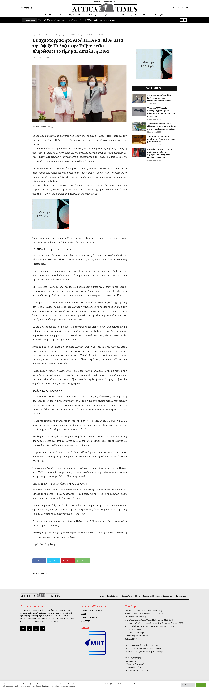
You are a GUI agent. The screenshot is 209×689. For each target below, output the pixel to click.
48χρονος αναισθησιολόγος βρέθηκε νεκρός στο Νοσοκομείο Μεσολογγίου (159, 98)
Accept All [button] (201, 685)
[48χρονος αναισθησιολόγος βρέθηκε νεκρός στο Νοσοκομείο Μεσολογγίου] (139, 98)
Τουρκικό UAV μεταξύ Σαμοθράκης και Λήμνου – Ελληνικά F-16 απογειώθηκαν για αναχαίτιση (161, 111)
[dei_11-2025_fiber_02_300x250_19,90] (79, 214)
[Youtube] (187, 8)
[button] (26, 7)
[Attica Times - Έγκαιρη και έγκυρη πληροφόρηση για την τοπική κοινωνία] (105, 7)
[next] (185, 20)
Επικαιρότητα (50, 35)
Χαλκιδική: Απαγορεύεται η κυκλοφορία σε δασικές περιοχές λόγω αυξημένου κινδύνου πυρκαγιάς (159, 153)
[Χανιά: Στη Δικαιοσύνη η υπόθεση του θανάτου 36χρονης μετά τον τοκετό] (139, 139)
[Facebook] (174, 8)
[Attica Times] (40, 594)
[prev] (181, 20)
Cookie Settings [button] (188, 685)
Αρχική (34, 35)
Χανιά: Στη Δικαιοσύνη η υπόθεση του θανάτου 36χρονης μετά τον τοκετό (161, 139)
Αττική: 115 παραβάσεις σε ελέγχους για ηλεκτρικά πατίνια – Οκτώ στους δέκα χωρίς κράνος (75, 20)
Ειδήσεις (41, 35)
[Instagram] (178, 8)
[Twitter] (182, 8)
